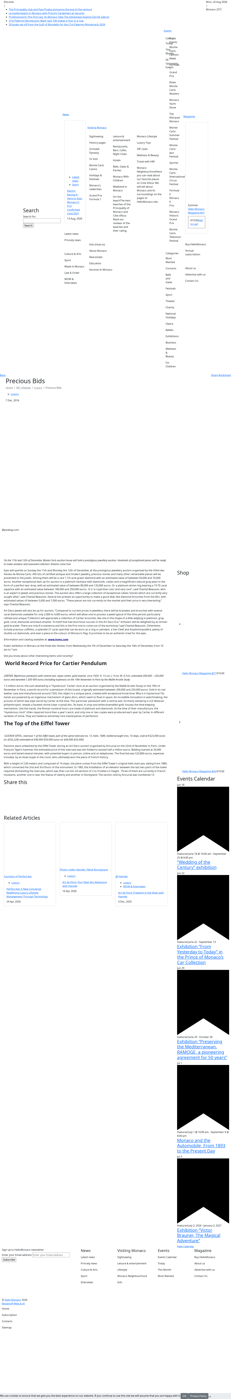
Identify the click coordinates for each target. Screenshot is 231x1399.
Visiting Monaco (97, 127)
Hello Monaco (13, 1300)
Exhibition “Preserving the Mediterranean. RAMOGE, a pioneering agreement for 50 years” (202, 1049)
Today (161, 1263)
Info (119, 1282)
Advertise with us (204, 1269)
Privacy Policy (198, 1396)
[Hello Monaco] (37, 190)
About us (199, 1263)
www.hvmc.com (58, 639)
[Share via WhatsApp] (86, 809)
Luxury (38, 388)
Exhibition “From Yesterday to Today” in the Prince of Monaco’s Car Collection (200, 954)
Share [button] (214, 375)
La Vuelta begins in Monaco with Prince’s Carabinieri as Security (46, 13)
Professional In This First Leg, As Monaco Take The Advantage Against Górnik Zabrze (59, 17)
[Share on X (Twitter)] (86, 792)
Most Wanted (166, 1276)
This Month (164, 1269)
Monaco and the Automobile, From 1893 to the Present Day (201, 1145)
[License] (26, 1303)
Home (5, 1308)
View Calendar (185, 1246)
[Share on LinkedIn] (86, 805)
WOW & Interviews (134, 886)
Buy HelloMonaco (204, 1257)
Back (3, 375)
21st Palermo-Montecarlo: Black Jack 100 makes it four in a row (46, 20)
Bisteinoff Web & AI (13, 1303)
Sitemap (7, 1327)
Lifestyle (122, 1269)
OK (184, 1396)
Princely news (89, 1263)
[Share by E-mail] (86, 797)
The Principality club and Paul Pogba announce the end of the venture (50, 9)
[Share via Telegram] (86, 813)
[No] (209, 1396)
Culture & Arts (89, 1269)
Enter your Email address (17, 1255)
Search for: (29, 216)
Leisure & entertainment (131, 1263)
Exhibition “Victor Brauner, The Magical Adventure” (198, 1235)
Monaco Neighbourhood (132, 1276)
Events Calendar (167, 1257)
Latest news (88, 1257)
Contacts (7, 1321)
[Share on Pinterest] (86, 801)
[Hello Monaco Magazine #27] (196, 161)
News (66, 114)
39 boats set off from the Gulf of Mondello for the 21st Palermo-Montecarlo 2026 (57, 24)
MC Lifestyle (23, 388)
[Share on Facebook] (86, 789)
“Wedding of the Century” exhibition (197, 864)
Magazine (189, 116)
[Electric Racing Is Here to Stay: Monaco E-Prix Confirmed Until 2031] (75, 146)
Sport (75, 184)
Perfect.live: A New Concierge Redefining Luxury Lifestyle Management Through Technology (27, 892)
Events (168, 31)
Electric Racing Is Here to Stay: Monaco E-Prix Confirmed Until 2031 (74, 202)
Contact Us (200, 1276)
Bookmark (225, 375)
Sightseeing (124, 1257)
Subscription (9, 1315)
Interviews (87, 1282)
